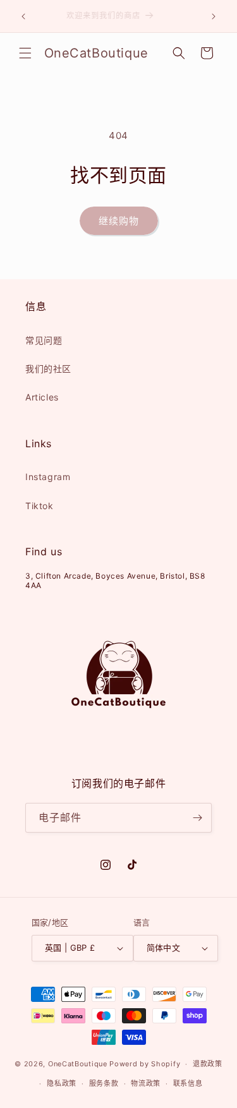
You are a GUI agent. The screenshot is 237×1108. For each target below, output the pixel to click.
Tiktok (39, 505)
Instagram (47, 476)
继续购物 (119, 221)
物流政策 (146, 1083)
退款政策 (207, 1063)
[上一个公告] (23, 16)
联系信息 (188, 1083)
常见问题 (43, 340)
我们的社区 (48, 368)
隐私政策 (61, 1083)
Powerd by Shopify (144, 1063)
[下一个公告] (214, 16)
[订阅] (197, 818)
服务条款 (104, 1083)
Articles (42, 397)
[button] (25, 53)
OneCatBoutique (77, 1063)
